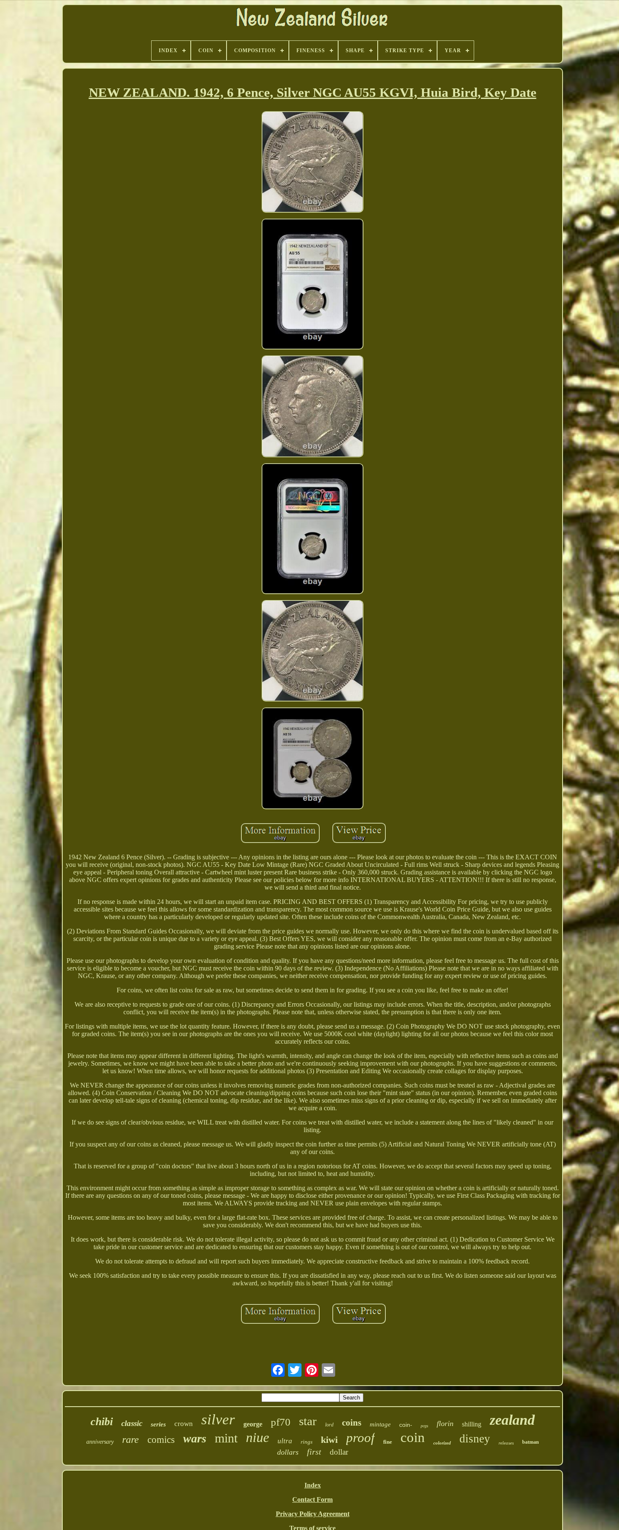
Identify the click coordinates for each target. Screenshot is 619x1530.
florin (445, 1423)
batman (530, 1442)
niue (257, 1437)
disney (474, 1438)
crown (183, 1424)
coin (412, 1437)
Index (312, 1485)
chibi (102, 1421)
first (314, 1451)
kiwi (329, 1439)
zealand (512, 1420)
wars (194, 1438)
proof (360, 1437)
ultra (284, 1441)
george (252, 1424)
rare (130, 1439)
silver (218, 1419)
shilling (471, 1424)
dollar (339, 1451)
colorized (442, 1442)
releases (506, 1442)
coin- (405, 1424)
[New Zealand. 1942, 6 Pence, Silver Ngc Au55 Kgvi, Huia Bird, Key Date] (312, 163)
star (308, 1421)
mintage (380, 1424)
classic (131, 1423)
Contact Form (312, 1499)
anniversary (100, 1442)
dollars (288, 1452)
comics (161, 1439)
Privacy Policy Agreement (313, 1513)
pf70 (281, 1422)
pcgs (424, 1425)
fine (387, 1442)
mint (226, 1438)
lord (329, 1425)
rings (306, 1442)
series (158, 1424)
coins (351, 1423)
